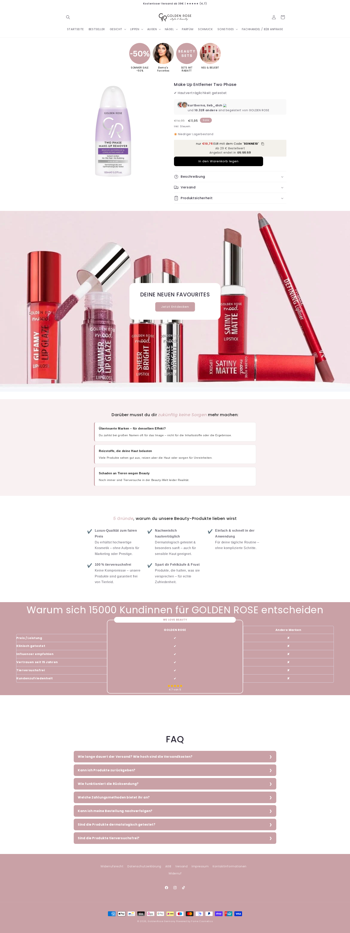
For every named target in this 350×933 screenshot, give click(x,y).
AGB (168, 866)
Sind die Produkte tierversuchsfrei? (109, 838)
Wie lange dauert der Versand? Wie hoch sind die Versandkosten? (135, 757)
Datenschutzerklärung (144, 866)
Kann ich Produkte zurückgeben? (107, 770)
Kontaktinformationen (229, 866)
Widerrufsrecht (111, 866)
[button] (68, 17)
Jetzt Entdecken (175, 307)
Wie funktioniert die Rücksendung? (108, 784)
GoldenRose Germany (161, 921)
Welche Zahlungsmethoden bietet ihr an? (114, 797)
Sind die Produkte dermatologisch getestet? (116, 824)
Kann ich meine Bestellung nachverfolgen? (115, 811)
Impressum (200, 866)
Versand (181, 866)
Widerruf (175, 873)
